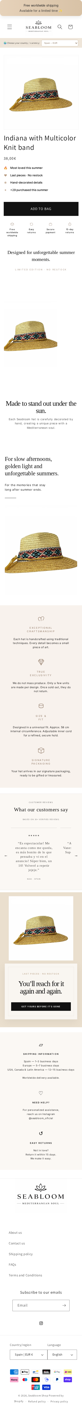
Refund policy (37, 1401)
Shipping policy (21, 1254)
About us (15, 1232)
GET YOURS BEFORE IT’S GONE (40, 1006)
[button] (9, 27)
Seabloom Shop (38, 1395)
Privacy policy (59, 1401)
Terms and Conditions (25, 1275)
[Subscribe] (64, 1305)
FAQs (12, 1264)
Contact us (17, 1243)
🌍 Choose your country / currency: (22, 43)
